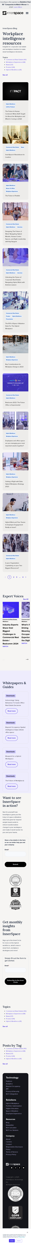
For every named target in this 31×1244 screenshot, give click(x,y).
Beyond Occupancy (13, 1086)
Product (10, 67)
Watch (5, 646)
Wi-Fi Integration (12, 1094)
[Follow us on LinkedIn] (11, 1167)
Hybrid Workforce (13, 70)
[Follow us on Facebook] (19, 1167)
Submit (15, 864)
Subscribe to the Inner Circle (15, 981)
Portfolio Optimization (14, 1106)
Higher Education (12, 1108)
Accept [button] (11, 1240)
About (8, 1139)
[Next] (26, 661)
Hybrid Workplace (12, 1103)
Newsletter (10, 1125)
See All (25, 599)
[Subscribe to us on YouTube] (23, 1167)
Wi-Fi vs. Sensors (12, 1130)
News (9, 65)
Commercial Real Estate (16, 60)
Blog (7, 1123)
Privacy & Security (12, 1091)
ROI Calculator (11, 1128)
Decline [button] (19, 1240)
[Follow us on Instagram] (15, 1167)
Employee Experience (14, 1114)
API (7, 1089)
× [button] (27, 1232)
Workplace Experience (15, 62)
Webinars (5, 621)
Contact (9, 1144)
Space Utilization (12, 1111)
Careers (9, 1142)
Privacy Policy (21, 1237)
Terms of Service (12, 1152)
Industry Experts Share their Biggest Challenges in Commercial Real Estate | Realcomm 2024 (11, 634)
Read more (12, 711)
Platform (9, 1081)
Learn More (18, 7)
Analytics (9, 1084)
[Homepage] (13, 13)
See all (5, 75)
